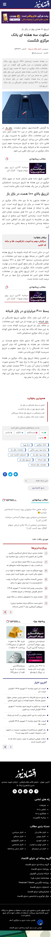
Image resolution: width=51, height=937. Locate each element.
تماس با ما (41, 809)
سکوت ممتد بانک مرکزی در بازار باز (31, 417)
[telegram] (20, 791)
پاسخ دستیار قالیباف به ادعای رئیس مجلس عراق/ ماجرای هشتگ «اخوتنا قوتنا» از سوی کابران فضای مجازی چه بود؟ (26, 699)
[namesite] (42, 4)
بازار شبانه (43, 321)
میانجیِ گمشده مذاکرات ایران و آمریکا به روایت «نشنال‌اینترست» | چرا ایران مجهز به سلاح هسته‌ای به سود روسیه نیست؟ (24, 581)
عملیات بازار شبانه (38, 464)
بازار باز (9, 128)
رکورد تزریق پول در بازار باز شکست (31, 409)
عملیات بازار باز (17, 450)
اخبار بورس (41, 836)
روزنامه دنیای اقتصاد (40, 869)
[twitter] (31, 791)
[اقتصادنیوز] (25, 773)
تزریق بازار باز (25, 459)
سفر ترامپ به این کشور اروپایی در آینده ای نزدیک (26, 715)
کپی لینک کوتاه (42, 481)
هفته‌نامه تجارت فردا (40, 878)
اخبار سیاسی (17, 832)
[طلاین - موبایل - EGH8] (25, 17)
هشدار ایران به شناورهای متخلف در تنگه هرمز (24, 597)
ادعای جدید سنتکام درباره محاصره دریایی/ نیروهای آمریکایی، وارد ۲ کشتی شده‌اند (26, 605)
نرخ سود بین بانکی (38, 450)
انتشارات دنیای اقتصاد (39, 887)
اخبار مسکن (18, 836)
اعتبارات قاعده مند (18, 455)
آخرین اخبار (40, 682)
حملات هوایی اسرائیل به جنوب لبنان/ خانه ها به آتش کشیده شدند (27, 740)
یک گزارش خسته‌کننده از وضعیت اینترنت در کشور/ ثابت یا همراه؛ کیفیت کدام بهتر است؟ (26, 731)
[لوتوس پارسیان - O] (25, 934)
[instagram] (25, 791)
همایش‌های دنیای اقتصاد (38, 891)
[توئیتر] (10, 474)
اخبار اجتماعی (17, 844)
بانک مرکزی (41, 445)
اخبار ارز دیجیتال (39, 848)
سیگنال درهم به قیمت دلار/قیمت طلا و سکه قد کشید (25, 243)
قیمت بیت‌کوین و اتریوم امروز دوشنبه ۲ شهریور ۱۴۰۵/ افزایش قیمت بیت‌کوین (27, 708)
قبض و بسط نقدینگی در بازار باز (32, 405)
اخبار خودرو (41, 840)
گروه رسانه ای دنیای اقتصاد (37, 864)
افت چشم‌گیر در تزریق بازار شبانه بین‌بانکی (27, 413)
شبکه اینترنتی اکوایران (39, 873)
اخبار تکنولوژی (17, 840)
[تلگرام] (16, 474)
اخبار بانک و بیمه (34, 49)
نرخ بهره (26, 445)
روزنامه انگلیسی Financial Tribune (34, 882)
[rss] (15, 791)
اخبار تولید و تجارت (37, 844)
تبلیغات (42, 805)
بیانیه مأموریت (39, 817)
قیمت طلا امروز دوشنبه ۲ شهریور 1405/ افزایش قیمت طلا (27, 722)
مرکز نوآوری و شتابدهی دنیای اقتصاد (33, 896)
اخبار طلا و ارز (40, 832)
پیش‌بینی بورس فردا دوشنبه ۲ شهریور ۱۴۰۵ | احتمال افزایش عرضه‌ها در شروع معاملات (24, 590)
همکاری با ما (40, 813)
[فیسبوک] (5, 474)
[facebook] (36, 791)
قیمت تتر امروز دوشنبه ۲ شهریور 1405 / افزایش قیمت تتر (27, 690)
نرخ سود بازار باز (39, 455)
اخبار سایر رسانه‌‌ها (15, 848)
